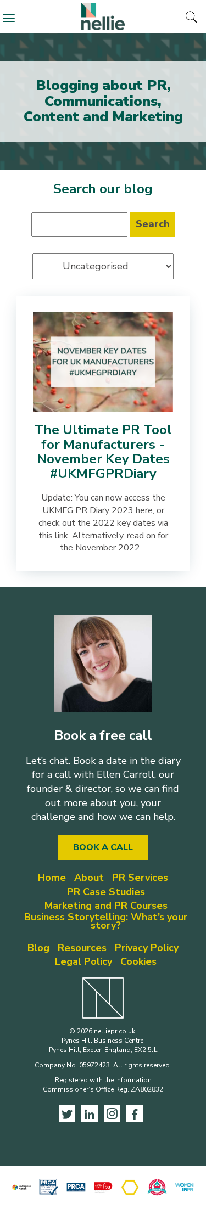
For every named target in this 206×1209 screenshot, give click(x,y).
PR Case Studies (106, 891)
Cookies (138, 961)
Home (52, 877)
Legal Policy (83, 961)
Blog (38, 947)
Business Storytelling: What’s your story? (105, 921)
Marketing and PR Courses (106, 905)
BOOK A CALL (103, 847)
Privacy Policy (147, 947)
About (89, 877)
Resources (82, 947)
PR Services (140, 877)
